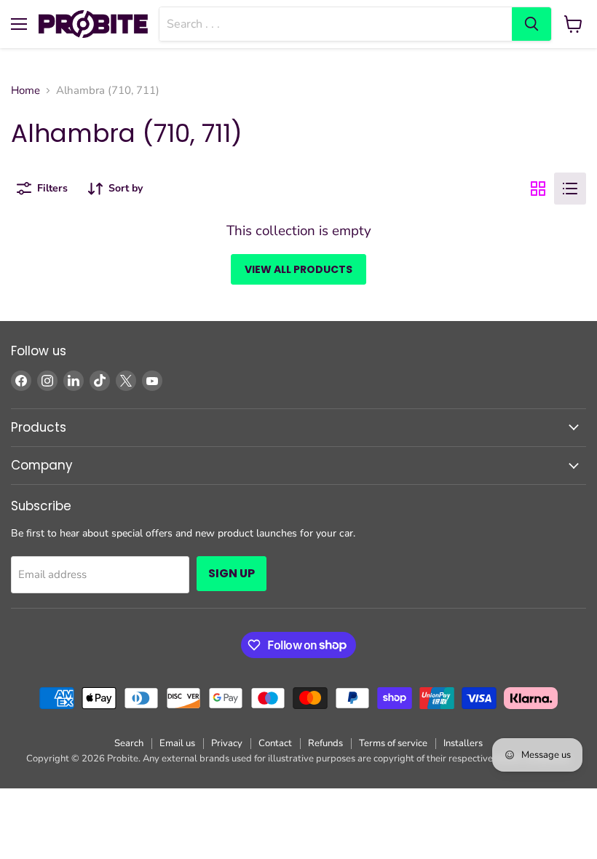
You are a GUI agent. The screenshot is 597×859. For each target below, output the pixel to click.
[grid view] (538, 189)
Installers (463, 743)
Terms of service (393, 743)
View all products (298, 269)
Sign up (231, 573)
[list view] (570, 189)
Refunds (325, 743)
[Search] (531, 24)
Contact (275, 743)
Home (25, 90)
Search (128, 743)
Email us (177, 743)
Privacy (226, 743)
